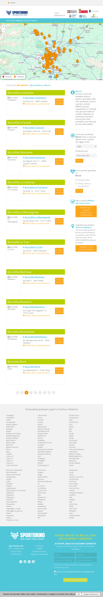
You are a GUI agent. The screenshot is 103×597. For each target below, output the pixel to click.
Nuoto (71, 465)
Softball (40, 504)
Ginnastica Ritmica (44, 454)
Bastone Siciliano (12, 438)
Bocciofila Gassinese (20, 152)
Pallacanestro (11, 488)
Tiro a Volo (73, 486)
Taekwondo (73, 470)
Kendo (71, 438)
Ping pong (9, 515)
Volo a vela (73, 509)
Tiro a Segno (73, 484)
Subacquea (42, 515)
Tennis (71, 475)
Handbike (41, 461)
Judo (70, 429)
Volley (71, 506)
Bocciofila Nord (17, 361)
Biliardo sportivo (12, 447)
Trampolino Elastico (76, 493)
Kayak (71, 436)
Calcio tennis (42, 415)
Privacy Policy (16, 551)
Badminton (10, 427)
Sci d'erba (41, 486)
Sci (39, 484)
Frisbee (40, 447)
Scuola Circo (42, 490)
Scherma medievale (45, 481)
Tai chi (71, 472)
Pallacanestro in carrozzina (15, 490)
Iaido (71, 420)
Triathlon (72, 495)
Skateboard (42, 497)
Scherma (41, 479)
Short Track (42, 493)
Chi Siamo (39, 546)
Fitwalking (41, 440)
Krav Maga (72, 443)
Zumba (71, 518)
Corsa (40, 418)
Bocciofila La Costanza (21, 182)
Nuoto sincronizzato (13, 475)
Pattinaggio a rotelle (13, 509)
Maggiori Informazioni (91, 594)
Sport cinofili (42, 509)
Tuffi (70, 497)
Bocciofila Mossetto (20, 302)
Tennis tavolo (74, 479)
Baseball (9, 429)
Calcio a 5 (9, 458)
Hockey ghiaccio (43, 465)
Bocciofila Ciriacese (19, 122)
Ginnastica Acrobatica (45, 449)
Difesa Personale (44, 429)
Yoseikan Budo (74, 515)
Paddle (8, 479)
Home (12, 3)
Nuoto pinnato (11, 472)
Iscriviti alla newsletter (75, 580)
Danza (40, 424)
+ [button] (3, 26)
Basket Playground (13, 436)
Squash (40, 511)
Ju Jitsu (71, 427)
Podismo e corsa (12, 520)
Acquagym (10, 415)
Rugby (40, 475)
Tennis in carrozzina (76, 477)
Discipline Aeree (43, 431)
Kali (70, 431)
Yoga (71, 513)
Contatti (39, 548)
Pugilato (40, 472)
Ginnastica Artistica (44, 452)
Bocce (8, 449)
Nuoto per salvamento (14, 470)
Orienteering (10, 477)
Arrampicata (10, 422)
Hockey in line (74, 415)
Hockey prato (74, 418)
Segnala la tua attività (39, 554)
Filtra (79, 191)
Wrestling (72, 511)
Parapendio (10, 504)
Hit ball (40, 463)
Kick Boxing (73, 440)
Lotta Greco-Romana (76, 449)
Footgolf (41, 445)
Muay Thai (72, 461)
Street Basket (42, 513)
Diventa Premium (39, 551)
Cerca (79, 160)
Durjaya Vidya (42, 433)
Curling (40, 422)
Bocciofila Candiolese (21, 92)
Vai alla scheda (59, 101)
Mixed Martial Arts (75, 456)
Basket (8, 431)
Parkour (9, 506)
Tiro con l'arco (74, 488)
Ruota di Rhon (43, 477)
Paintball (9, 484)
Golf (39, 456)
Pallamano (10, 493)
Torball (71, 490)
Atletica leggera (11, 424)
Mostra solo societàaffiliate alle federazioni (86, 211)
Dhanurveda (42, 427)
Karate (71, 433)
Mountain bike (74, 458)
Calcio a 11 (10, 456)
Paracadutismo (11, 502)
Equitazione (42, 436)
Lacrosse (72, 447)
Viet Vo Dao (73, 504)
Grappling (41, 458)
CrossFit (40, 420)
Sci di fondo (42, 488)
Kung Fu (72, 445)
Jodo (70, 424)
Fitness (40, 438)
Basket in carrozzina (13, 433)
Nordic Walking (74, 463)
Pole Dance (42, 470)
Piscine (8, 518)
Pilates (8, 513)
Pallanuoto (10, 495)
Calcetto (9, 454)
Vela (70, 502)
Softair (40, 502)
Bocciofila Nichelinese (21, 331)
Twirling (72, 500)
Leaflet (100, 79)
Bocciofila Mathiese (20, 272)
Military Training (74, 454)
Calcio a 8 (9, 463)
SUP (39, 518)
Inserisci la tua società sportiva (86, 248)
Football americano (45, 443)
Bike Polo (9, 445)
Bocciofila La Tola (18, 242)
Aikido (8, 420)
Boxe (8, 452)
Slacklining (41, 500)
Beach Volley (10, 443)
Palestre (9, 486)
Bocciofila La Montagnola (23, 212)
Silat (39, 495)
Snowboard (42, 506)
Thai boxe (72, 481)
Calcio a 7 (9, 461)
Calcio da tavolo (12, 465)
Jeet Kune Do (73, 422)
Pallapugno (10, 497)
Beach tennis (10, 440)
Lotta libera (73, 452)
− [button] (3, 30)
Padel (8, 481)
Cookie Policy (16, 554)
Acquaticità (10, 418)
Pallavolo (9, 500)
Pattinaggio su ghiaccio (14, 511)
